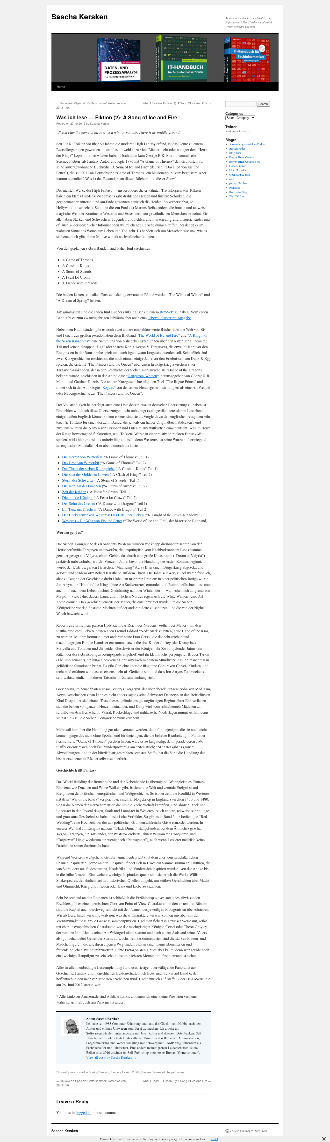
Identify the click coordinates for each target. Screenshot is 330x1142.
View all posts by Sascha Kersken (111, 1057)
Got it (214, 1139)
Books (93, 1072)
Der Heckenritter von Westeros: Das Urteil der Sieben (103, 514)
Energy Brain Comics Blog (244, 161)
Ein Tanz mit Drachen (79, 509)
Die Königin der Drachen (81, 485)
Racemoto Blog (238, 192)
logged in (83, 1112)
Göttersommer (237, 166)
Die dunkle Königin (77, 497)
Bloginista (235, 153)
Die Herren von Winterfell (82, 456)
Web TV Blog (237, 196)
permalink (177, 1072)
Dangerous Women (142, 375)
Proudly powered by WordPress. (249, 1131)
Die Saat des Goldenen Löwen (85, 474)
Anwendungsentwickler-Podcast (247, 144)
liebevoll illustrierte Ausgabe (169, 317)
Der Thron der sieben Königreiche (88, 468)
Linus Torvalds (237, 170)
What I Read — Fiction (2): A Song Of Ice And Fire (177, 103)
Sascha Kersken (79, 16)
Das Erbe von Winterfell (80, 462)
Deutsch (103, 1072)
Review (146, 1072)
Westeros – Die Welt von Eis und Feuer (92, 520)
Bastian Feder (237, 148)
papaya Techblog (238, 183)
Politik (136, 1072)
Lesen (126, 1072)
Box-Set (166, 311)
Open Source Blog (240, 174)
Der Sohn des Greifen (78, 503)
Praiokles (234, 187)
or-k (231, 179)
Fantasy (116, 1072)
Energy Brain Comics (241, 157)
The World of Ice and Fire (158, 335)
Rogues (108, 387)
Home (61, 86)
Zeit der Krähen (74, 491)
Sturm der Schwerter (77, 480)
